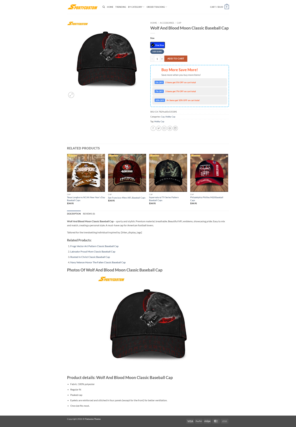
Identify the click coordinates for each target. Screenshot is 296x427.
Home (110, 7)
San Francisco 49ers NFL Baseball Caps (126, 197)
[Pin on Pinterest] (169, 128)
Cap (179, 23)
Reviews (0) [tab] (89, 213)
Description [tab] (74, 213)
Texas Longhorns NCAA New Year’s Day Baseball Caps (86, 199)
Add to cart (175, 58)
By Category (135, 7)
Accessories (167, 23)
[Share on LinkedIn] (175, 128)
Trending (120, 7)
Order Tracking (156, 7)
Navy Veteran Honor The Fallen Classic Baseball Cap (98, 262)
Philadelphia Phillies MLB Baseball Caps (206, 199)
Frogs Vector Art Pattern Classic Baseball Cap (94, 246)
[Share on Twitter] (158, 128)
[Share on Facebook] (153, 128)
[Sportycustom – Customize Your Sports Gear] (82, 7)
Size (152, 38)
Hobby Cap (170, 116)
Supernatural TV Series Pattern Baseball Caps (164, 199)
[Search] (104, 7)
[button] (219, 7)
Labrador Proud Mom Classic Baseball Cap (92, 251)
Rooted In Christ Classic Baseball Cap (90, 256)
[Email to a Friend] (164, 128)
